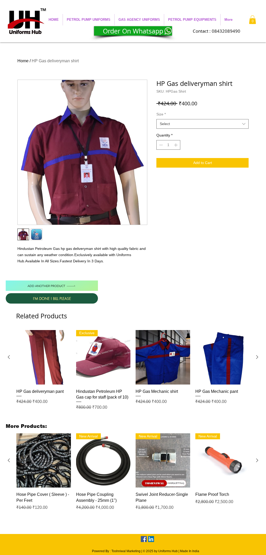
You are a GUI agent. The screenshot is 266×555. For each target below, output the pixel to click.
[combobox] (202, 124)
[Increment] (176, 144)
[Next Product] (257, 357)
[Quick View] (43, 357)
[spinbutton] (168, 144)
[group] (133, 373)
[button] (88, 19)
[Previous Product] (9, 357)
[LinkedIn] (151, 539)
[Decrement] (160, 144)
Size (161, 114)
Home (23, 61)
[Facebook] (144, 539)
